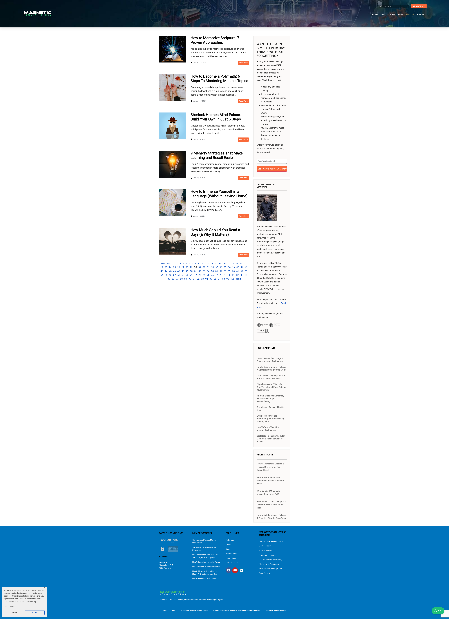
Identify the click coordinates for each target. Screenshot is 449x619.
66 (170, 275)
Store (228, 549)
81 (233, 275)
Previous (165, 263)
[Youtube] (235, 570)
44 (166, 271)
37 (225, 267)
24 (170, 267)
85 (168, 278)
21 (245, 263)
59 (229, 271)
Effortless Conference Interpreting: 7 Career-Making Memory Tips (270, 419)
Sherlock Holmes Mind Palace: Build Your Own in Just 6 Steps (216, 116)
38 (229, 267)
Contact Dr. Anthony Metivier (275, 610)
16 (224, 263)
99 (227, 278)
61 (237, 271)
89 (185, 278)
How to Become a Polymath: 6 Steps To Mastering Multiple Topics (219, 78)
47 (178, 271)
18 (232, 263)
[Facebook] (229, 570)
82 (237, 275)
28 (187, 267)
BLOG (408, 14)
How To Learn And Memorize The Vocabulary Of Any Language (205, 556)
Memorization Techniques (269, 564)
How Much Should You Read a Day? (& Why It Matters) (215, 232)
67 (174, 275)
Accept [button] (34, 613)
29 (191, 267)
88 (181, 278)
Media (228, 544)
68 (178, 275)
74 (204, 275)
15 (220, 263)
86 (173, 278)
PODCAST (420, 14)
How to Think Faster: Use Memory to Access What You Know (270, 480)
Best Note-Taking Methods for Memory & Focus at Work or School (271, 439)
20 (241, 263)
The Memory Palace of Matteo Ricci (271, 408)
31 (200, 267)
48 (183, 271)
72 (195, 275)
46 (174, 271)
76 (212, 275)
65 (166, 275)
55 (212, 271)
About (165, 610)
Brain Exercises (265, 573)
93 (202, 278)
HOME (375, 14)
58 (225, 271)
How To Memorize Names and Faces (206, 566)
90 (189, 278)
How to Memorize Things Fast (270, 568)
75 (208, 275)
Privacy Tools (231, 558)
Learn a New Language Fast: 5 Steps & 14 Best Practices (271, 377)
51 (195, 271)
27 (182, 267)
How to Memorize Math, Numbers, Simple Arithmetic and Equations (205, 572)
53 (204, 271)
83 (242, 275)
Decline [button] (14, 613)
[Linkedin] (241, 570)
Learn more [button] (9, 606)
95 (211, 278)
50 (191, 271)
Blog (173, 610)
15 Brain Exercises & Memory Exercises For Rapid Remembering (270, 399)
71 (191, 275)
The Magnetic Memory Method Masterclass (204, 541)
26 (178, 267)
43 (162, 271)
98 (223, 278)
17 (228, 263)
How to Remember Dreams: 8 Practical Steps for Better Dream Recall (270, 466)
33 (208, 267)
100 (232, 278)
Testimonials (230, 540)
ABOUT (384, 14)
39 (233, 267)
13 (211, 263)
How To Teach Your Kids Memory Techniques (268, 428)
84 (246, 275)
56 (216, 271)
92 (198, 278)
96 (215, 278)
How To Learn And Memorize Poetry (206, 562)
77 (216, 275)
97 (219, 278)
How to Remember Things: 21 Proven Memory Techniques (270, 359)
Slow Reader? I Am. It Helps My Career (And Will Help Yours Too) (271, 504)
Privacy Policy (231, 554)
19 (237, 263)
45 (170, 271)
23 (166, 267)
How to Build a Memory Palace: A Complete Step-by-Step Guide (271, 368)
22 (161, 267)
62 (242, 271)
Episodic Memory (265, 550)
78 (220, 275)
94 (206, 278)
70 (187, 275)
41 (242, 267)
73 (199, 275)
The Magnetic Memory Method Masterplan (204, 548)
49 (187, 271)
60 (233, 271)
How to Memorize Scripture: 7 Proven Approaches (215, 40)
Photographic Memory (267, 555)
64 (162, 275)
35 (216, 267)
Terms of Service (232, 563)
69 (183, 275)
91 (194, 278)
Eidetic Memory (265, 546)
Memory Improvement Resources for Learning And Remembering (236, 610)
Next (238, 278)
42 (246, 267)
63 (246, 271)
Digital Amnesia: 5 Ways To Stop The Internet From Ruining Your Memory (271, 387)
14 (216, 263)
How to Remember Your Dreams (204, 578)
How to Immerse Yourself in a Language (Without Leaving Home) (219, 193)
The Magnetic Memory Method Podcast (194, 610)
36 (221, 267)
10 (199, 263)
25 (174, 267)
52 (199, 271)
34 (212, 267)
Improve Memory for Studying (270, 559)
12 (207, 263)
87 (177, 278)
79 (225, 275)
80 (229, 275)
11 (203, 263)
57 (220, 271)
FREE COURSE (396, 14)
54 (208, 271)
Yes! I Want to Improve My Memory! (272, 169)
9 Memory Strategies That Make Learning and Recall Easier (217, 155)
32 (204, 267)
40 (237, 267)
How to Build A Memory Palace (271, 541)
